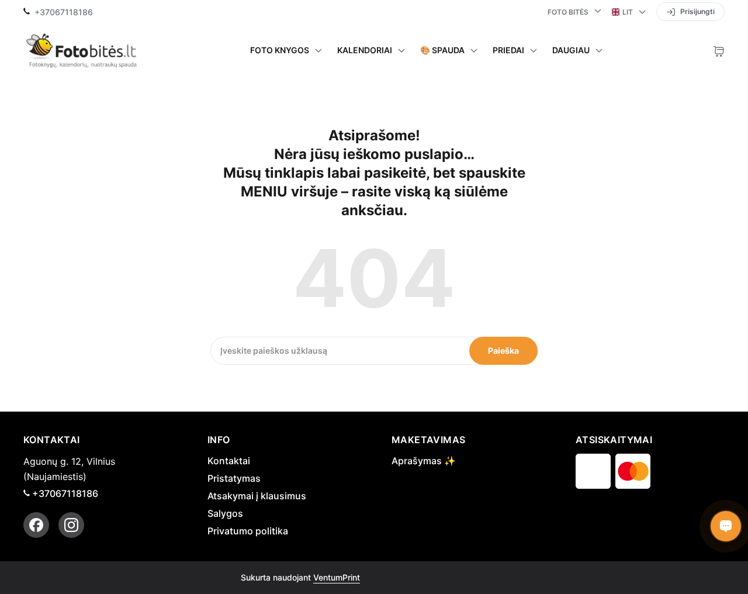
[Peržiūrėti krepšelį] (719, 50)
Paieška (503, 350)
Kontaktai (228, 461)
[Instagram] (71, 525)
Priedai (508, 50)
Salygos (225, 513)
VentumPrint (336, 577)
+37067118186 (63, 12)
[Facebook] (36, 525)
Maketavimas (428, 439)
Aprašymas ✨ (424, 461)
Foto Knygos (279, 50)
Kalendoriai (364, 50)
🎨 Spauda (442, 50)
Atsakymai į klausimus (256, 496)
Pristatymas (234, 478)
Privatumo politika (247, 531)
